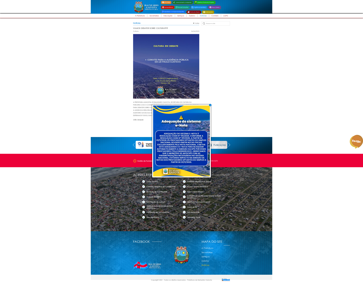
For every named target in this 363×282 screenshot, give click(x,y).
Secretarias (207, 252)
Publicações (209, 12)
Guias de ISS (192, 207)
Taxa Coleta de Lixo (195, 192)
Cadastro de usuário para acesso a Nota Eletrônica (204, 197)
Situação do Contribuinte (157, 192)
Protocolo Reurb (195, 12)
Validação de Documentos (158, 212)
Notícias (203, 16)
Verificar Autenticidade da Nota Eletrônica (160, 207)
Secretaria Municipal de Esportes (174, 11)
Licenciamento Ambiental (183, 2)
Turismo (192, 16)
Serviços (180, 16)
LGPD (225, 16)
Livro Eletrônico (153, 217)
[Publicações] (216, 145)
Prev (134, 145)
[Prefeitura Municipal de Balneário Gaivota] (146, 7)
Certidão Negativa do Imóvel (199, 181)
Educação (168, 16)
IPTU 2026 (167, 2)
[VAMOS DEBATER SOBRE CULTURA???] (166, 98)
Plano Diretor (216, 7)
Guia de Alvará (153, 197)
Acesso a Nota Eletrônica (197, 187)
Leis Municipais (193, 212)
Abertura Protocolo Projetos (205, 2)
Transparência (168, 7)
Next (229, 145)
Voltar (197, 23)
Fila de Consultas (183, 7)
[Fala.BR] (356, 142)
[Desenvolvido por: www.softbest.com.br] (226, 281)
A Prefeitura (207, 248)
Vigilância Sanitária (200, 7)
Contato (214, 16)
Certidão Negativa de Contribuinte (161, 187)
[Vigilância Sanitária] (147, 145)
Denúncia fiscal (193, 217)
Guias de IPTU (152, 181)
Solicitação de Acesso (156, 202)
